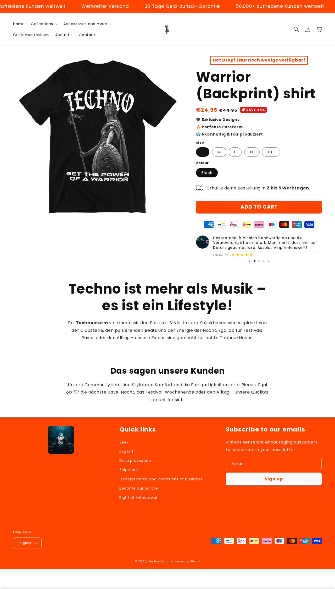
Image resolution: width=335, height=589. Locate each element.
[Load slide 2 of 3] (259, 261)
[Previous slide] (249, 260)
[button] (44, 23)
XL (252, 152)
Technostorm (159, 561)
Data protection (135, 460)
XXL (271, 152)
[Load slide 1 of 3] (254, 261)
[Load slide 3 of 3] (263, 261)
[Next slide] (268, 260)
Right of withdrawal (138, 497)
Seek (124, 442)
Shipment (128, 469)
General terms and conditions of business (160, 479)
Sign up (274, 479)
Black (207, 172)
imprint (126, 451)
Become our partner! (139, 488)
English (25, 542)
